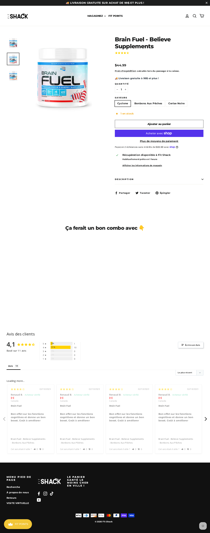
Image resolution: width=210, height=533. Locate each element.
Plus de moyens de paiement (159, 141)
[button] (36, 449)
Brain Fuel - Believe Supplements (28, 438)
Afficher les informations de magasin (142, 165)
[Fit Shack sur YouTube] (39, 500)
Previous (4, 417)
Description (124, 179)
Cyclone (122, 103)
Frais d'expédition (125, 71)
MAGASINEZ (95, 15)
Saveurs (121, 98)
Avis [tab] (10, 365)
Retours (11, 497)
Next (206, 417)
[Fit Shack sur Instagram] (45, 494)
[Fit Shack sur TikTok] (52, 494)
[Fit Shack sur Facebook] (39, 494)
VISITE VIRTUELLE (18, 503)
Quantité (122, 84)
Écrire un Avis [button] (192, 345)
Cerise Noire (176, 103)
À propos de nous (18, 492)
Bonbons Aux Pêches (148, 103)
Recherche (13, 487)
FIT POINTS (115, 15)
